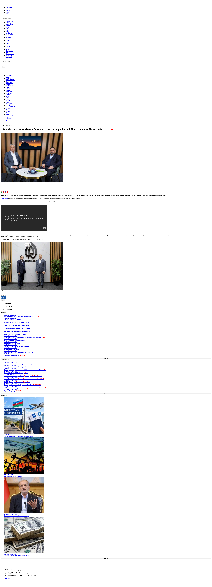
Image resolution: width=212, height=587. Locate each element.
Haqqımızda (9, 51)
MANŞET (8, 31)
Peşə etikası (9, 55)
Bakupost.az (4, 198)
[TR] (7, 192)
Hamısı (106, 358)
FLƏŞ (7, 43)
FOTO (7, 39)
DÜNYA (8, 9)
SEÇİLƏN (9, 33)
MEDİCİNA (9, 24)
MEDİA (9, 12)
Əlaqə (7, 52)
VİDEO (8, 40)
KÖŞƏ (7, 28)
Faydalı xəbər (9, 21)
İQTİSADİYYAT (10, 7)
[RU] (5, 192)
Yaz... (2, 300)
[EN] (3, 192)
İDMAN (8, 10)
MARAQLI (9, 25)
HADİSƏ (8, 37)
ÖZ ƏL (8, 49)
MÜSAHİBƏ (9, 34)
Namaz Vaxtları (10, 54)
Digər (7, 13)
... (6, 120)
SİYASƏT (8, 6)
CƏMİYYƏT (9, 27)
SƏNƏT (8, 30)
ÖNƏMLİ (8, 42)
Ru (3, 123)
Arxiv (7, 22)
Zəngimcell (9, 57)
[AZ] (1, 192)
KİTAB (8, 36)
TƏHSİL (8, 46)
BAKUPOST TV (10, 48)
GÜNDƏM (9, 45)
